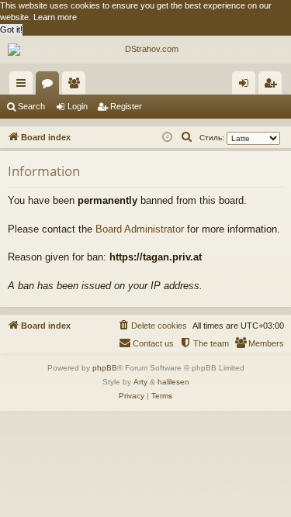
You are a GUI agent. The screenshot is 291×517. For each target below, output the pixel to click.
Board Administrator (139, 229)
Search (31, 106)
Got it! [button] (11, 29)
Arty (140, 381)
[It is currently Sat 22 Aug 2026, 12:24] (167, 137)
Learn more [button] (55, 17)
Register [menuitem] (273, 86)
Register (126, 106)
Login (78, 106)
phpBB (104, 368)
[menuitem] (187, 137)
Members (76, 86)
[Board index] (145, 50)
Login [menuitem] (246, 86)
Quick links (24, 86)
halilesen (173, 381)
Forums (50, 86)
